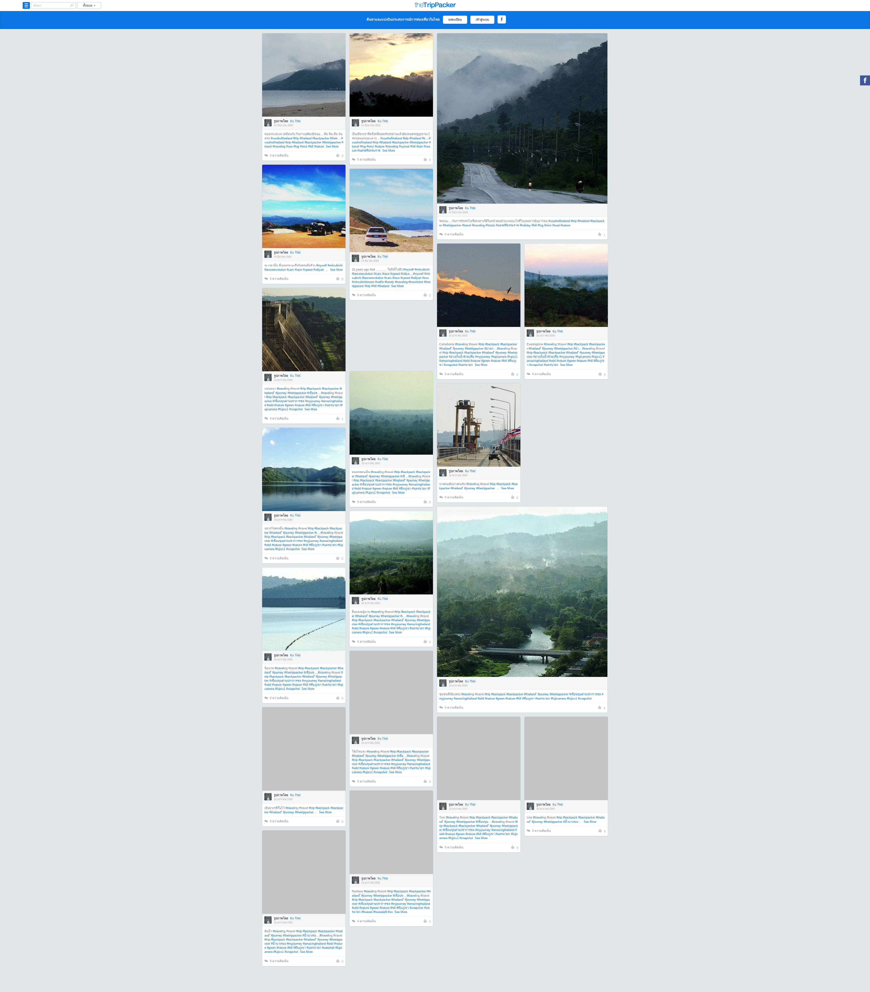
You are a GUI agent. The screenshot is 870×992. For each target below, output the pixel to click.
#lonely (389, 282)
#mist (303, 146)
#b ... (425, 138)
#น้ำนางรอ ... (311, 935)
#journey (458, 348)
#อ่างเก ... (490, 348)
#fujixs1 (512, 356)
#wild (466, 360)
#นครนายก (465, 365)
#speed (307, 269)
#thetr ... (335, 138)
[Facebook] (865, 80)
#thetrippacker (331, 142)
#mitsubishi (335, 265)
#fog (296, 146)
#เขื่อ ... (402, 756)
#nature (319, 146)
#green (485, 360)
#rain (419, 146)
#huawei (367, 912)
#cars (290, 269)
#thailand (306, 138)
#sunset (404, 146)
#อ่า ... (578, 348)
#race (298, 269)
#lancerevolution (275, 269)
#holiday (525, 225)
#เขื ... (404, 476)
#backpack (492, 344)
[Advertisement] (391, 335)
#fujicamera (498, 356)
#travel (466, 225)
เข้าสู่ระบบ (482, 19)
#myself (321, 265)
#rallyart (318, 269)
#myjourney (482, 356)
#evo (425, 278)
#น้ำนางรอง (570, 821)
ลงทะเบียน (455, 19)
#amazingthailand (450, 360)
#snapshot (450, 365)
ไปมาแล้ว (305, 68)
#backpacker (320, 138)
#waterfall (328, 947)
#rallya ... (407, 273)
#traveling (279, 146)
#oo (390, 912)
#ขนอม (490, 225)
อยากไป (304, 81)
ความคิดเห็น (279, 155)
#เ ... (317, 532)
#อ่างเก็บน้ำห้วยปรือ (461, 356)
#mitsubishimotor (363, 282)
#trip (296, 138)
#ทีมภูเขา (318, 405)
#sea (289, 146)
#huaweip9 (380, 912)
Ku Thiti (295, 121)
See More (332, 146)
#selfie (379, 282)
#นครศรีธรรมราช (369, 150)
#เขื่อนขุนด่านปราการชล (288, 401)
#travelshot (415, 282)
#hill (310, 146)
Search (72, 5)
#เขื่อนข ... (314, 393)
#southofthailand (281, 138)
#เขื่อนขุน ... (484, 821)
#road (556, 225)
